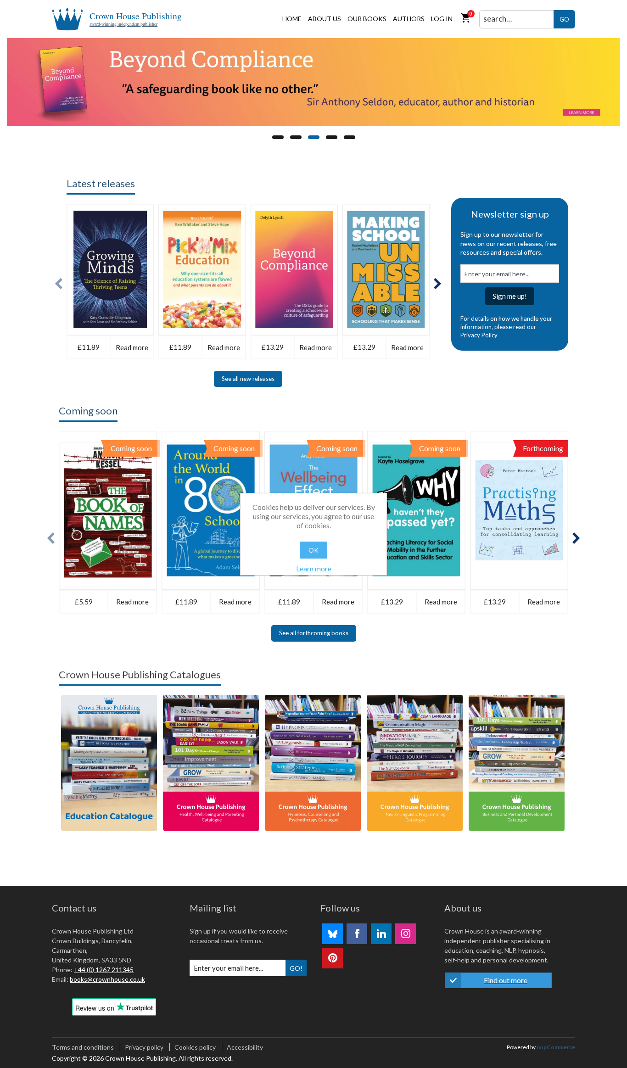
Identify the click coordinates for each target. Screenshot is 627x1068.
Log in (442, 18)
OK (313, 550)
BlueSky (332, 933)
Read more (132, 347)
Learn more (313, 568)
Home (292, 18)
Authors (409, 18)
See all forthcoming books (313, 633)
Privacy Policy (479, 335)
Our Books (366, 18)
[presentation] (58, 284)
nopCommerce (556, 1047)
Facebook (357, 933)
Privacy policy (144, 1047)
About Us (324, 18)
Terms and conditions (83, 1047)
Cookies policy (195, 1047)
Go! (296, 968)
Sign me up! (510, 296)
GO (564, 19)
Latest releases (101, 183)
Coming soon (88, 410)
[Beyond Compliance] (313, 82)
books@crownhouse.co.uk (107, 979)
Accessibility (245, 1047)
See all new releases (248, 378)
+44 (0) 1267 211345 (104, 969)
